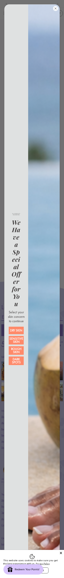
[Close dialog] (55, 8)
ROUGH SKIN (16, 350)
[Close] (61, 553)
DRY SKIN (16, 330)
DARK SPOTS (16, 360)
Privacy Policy (43, 563)
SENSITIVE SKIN (16, 340)
